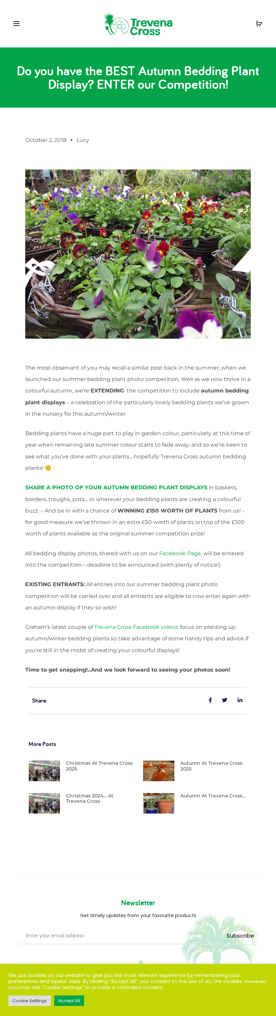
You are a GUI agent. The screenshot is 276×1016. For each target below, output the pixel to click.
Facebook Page (180, 553)
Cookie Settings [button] (29, 1001)
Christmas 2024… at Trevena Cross (89, 798)
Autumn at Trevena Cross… (213, 796)
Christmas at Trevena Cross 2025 (99, 766)
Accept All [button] (69, 1001)
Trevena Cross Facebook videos (136, 627)
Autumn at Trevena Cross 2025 (211, 766)
